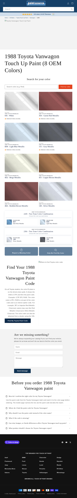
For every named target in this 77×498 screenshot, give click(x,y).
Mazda (59, 465)
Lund (41, 465)
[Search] (72, 9)
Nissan (24, 468)
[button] (4, 3)
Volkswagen (43, 472)
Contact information (62, 493)
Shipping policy (51, 493)
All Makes (12, 17)
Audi (6, 457)
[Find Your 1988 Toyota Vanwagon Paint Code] (55, 293)
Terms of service (40, 493)
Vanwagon (32, 17)
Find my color (65, 87)
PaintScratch (12, 493)
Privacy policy (21, 493)
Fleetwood (8, 461)
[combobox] (38, 9)
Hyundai (60, 461)
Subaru (7, 472)
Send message (22, 371)
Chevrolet (42, 457)
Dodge (59, 457)
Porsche (42, 468)
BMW (24, 457)
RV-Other (60, 468)
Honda (41, 461)
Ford (23, 461)
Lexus (24, 465)
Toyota (24, 472)
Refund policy (30, 493)
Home (6, 17)
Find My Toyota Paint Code (18, 321)
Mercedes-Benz (10, 468)
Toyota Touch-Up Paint (22, 17)
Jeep (6, 465)
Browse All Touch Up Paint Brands (38, 479)
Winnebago (61, 472)
